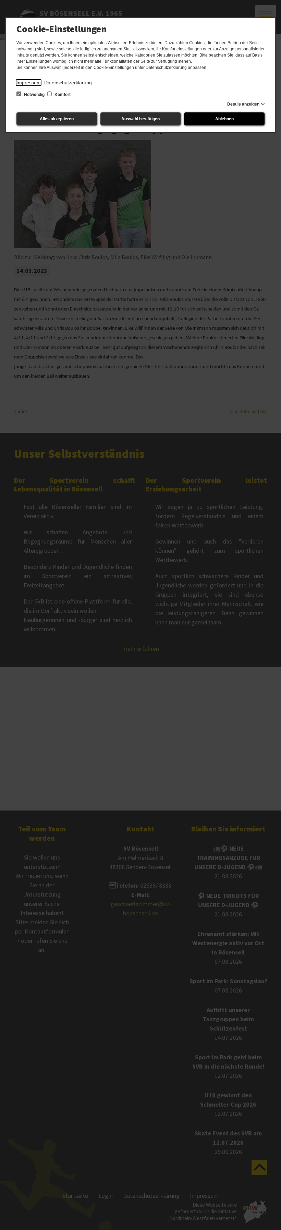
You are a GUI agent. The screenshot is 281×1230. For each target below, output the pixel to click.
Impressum (28, 82)
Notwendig (34, 94)
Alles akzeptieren (57, 119)
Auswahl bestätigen (140, 119)
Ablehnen (224, 119)
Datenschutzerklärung (68, 82)
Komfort (62, 94)
